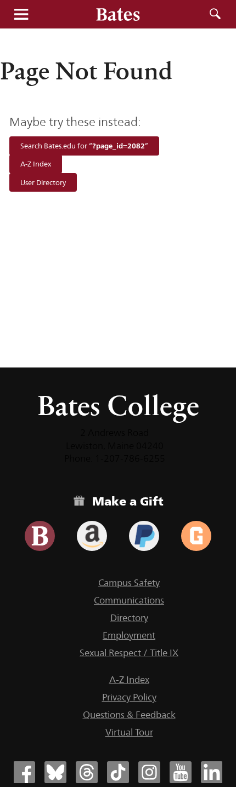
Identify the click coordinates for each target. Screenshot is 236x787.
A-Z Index (35, 164)
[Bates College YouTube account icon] (181, 772)
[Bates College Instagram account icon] (149, 772)
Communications (129, 600)
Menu (21, 14)
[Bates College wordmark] (118, 14)
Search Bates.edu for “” (84, 145)
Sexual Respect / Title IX (129, 652)
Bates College (118, 405)
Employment (129, 635)
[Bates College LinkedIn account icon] (212, 772)
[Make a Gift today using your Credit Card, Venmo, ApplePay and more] (40, 536)
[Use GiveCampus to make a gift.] (196, 536)
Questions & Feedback (129, 714)
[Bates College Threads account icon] (87, 772)
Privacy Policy (129, 697)
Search (215, 14)
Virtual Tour (129, 732)
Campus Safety (129, 582)
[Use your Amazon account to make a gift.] (92, 536)
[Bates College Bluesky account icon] (55, 772)
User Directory (43, 182)
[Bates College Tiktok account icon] (118, 772)
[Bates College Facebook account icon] (24, 772)
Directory (129, 617)
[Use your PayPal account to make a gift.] (144, 536)
